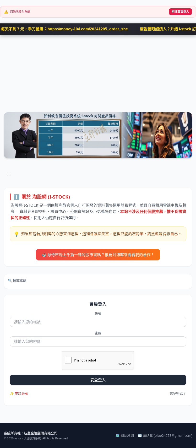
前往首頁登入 (180, 12)
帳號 (98, 313)
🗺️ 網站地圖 (124, 435)
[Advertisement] (98, 70)
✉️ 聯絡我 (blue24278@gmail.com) (165, 435)
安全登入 (98, 380)
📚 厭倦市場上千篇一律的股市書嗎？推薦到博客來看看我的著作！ (98, 254)
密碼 (98, 333)
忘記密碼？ (177, 393)
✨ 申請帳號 (19, 393)
